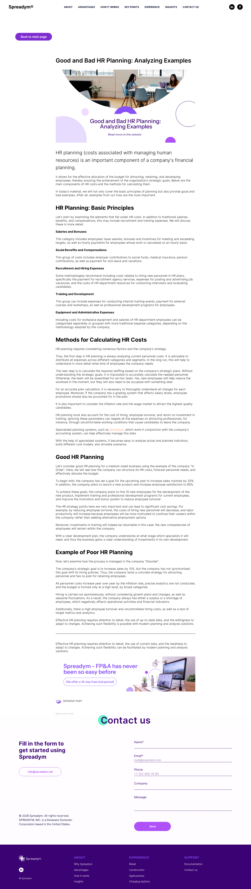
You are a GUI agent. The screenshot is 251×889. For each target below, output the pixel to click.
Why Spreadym (83, 864)
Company (141, 783)
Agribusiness (136, 875)
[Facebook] (240, 7)
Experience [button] (152, 7)
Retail (132, 864)
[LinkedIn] (232, 7)
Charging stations (139, 881)
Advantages (86, 7)
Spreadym (117, 429)
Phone (138, 769)
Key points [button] (132, 7)
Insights (171, 7)
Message (140, 797)
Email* (138, 756)
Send (152, 826)
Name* (139, 742)
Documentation (193, 864)
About (68, 7)
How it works (110, 7)
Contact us (191, 7)
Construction (136, 869)
